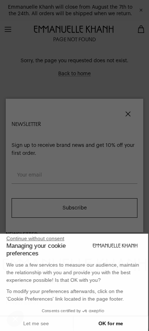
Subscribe (75, 208)
